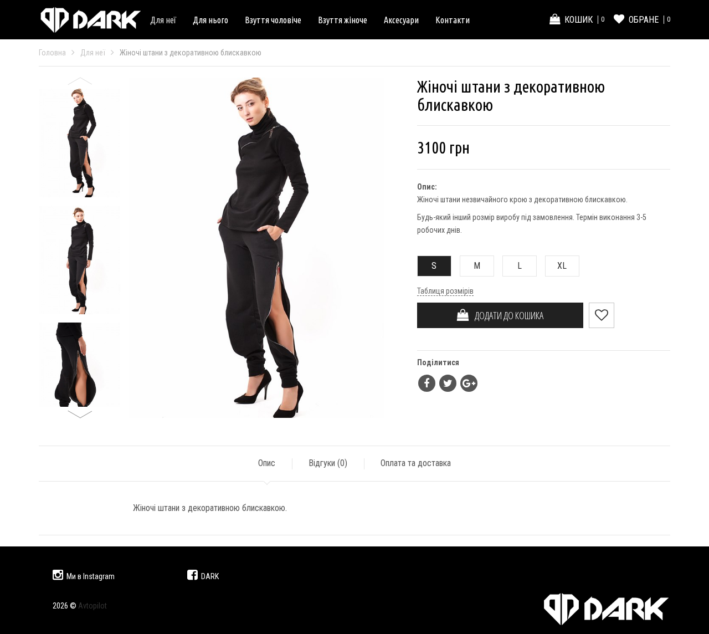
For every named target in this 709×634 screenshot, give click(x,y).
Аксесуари (401, 20)
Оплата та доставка (416, 463)
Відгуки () (328, 463)
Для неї (163, 20)
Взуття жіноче (342, 20)
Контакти (452, 20)
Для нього (210, 20)
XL (562, 265)
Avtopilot (92, 605)
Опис (266, 463)
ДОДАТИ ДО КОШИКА (506, 315)
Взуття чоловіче (273, 20)
